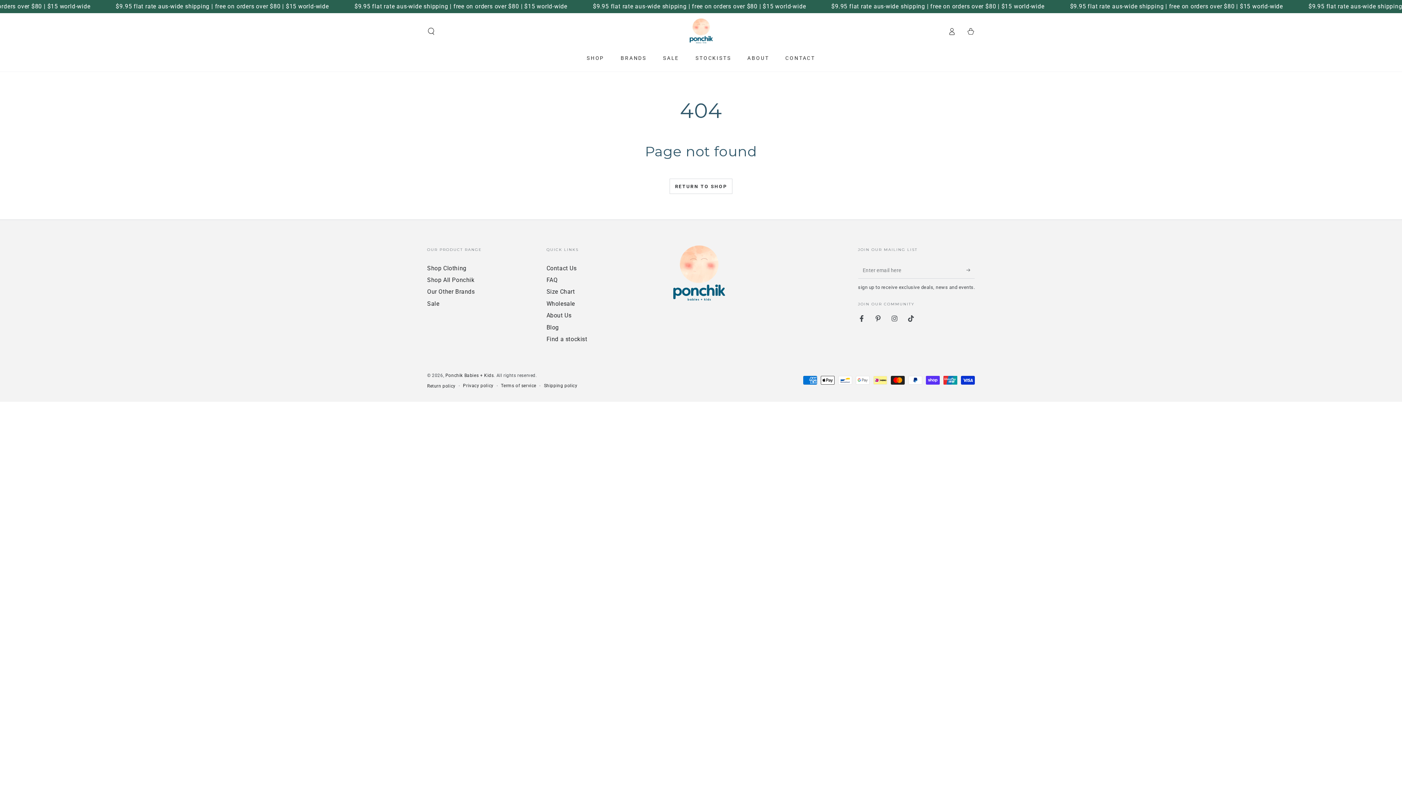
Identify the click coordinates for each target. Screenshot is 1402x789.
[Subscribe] (970, 270)
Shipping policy (561, 385)
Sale (433, 303)
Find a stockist (567, 339)
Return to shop (701, 186)
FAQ (552, 280)
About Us (559, 315)
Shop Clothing (447, 268)
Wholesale (561, 303)
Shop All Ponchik (451, 280)
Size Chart (561, 291)
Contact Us (562, 268)
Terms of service (518, 385)
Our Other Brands (451, 291)
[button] (431, 31)
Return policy (441, 386)
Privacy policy (478, 385)
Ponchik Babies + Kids (469, 375)
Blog (553, 327)
